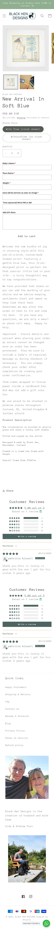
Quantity (8, 146)
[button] (4, 16)
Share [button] (10, 490)
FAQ (7, 701)
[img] (10, 553)
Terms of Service (16, 738)
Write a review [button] (27, 536)
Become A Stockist (17, 716)
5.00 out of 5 (35, 507)
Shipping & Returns (18, 694)
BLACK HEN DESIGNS (25, 917)
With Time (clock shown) (23, 129)
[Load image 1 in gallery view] (10, 82)
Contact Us (12, 709)
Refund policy (14, 745)
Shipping (21, 118)
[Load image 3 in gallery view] (27, 82)
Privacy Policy (15, 730)
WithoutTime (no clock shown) (26, 137)
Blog (8, 723)
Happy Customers (15, 687)
